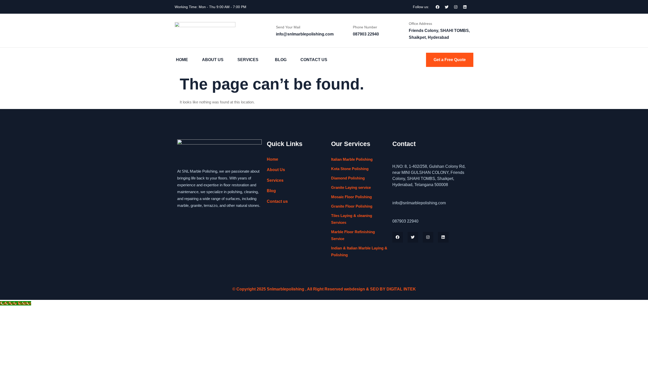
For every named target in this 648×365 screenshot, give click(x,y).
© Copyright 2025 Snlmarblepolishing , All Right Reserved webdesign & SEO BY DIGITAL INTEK (324, 289)
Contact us (277, 201)
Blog (281, 60)
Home (182, 60)
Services (247, 60)
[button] (249, 59)
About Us (213, 60)
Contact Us (313, 60)
